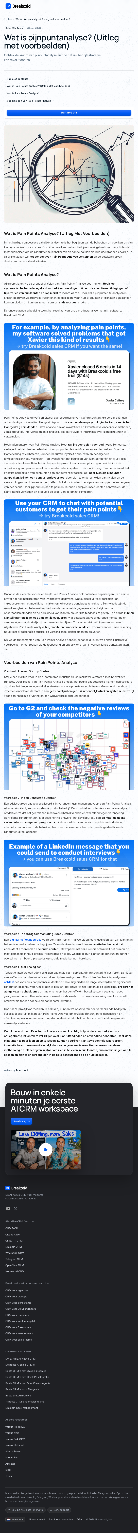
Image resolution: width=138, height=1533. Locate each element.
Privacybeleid (37, 1519)
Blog (8, 1469)
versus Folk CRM (15, 1439)
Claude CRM (12, 1234)
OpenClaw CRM (14, 1265)
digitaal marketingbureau (25, 939)
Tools (8, 1476)
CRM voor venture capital (20, 1321)
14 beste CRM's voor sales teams (24, 1401)
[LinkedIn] (8, 1208)
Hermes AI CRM (14, 1271)
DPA (79, 1519)
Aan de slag (19, 1121)
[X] (15, 1208)
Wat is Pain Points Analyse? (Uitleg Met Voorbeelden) (38, 86)
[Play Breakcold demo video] (46, 1149)
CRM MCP (11, 1228)
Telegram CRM (14, 1259)
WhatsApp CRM (14, 1252)
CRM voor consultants (18, 1302)
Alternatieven (13, 1451)
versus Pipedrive (15, 1426)
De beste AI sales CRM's (20, 1364)
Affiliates (10, 1463)
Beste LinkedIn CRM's (18, 1395)
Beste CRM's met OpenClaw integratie (27, 1383)
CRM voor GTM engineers (20, 1308)
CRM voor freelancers (18, 1327)
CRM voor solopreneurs (19, 1333)
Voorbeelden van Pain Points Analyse (29, 100)
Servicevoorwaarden (61, 1519)
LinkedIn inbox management (21, 1407)
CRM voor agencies (16, 1290)
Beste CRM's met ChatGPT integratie (27, 1377)
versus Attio (12, 1432)
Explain (8, 19)
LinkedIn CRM (13, 1246)
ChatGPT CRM (14, 1240)
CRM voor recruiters (17, 1315)
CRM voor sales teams (18, 1339)
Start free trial (69, 112)
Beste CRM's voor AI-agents (22, 1389)
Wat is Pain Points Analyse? (23, 93)
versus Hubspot (14, 1445)
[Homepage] (18, 6)
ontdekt (9, 982)
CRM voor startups (16, 1296)
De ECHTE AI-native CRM (20, 1358)
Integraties (11, 1457)
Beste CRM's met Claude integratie (25, 1371)
